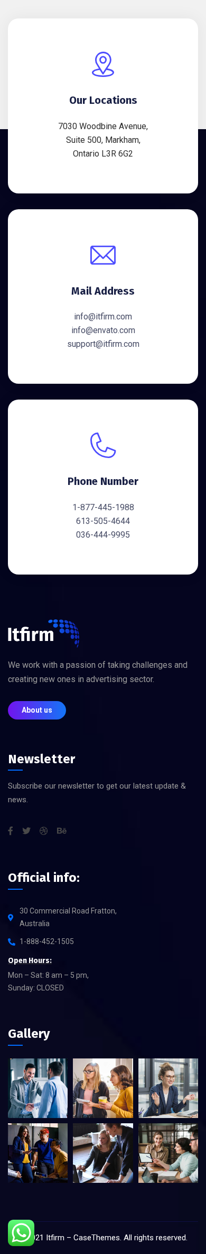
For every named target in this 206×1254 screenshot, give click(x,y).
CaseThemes (96, 1237)
